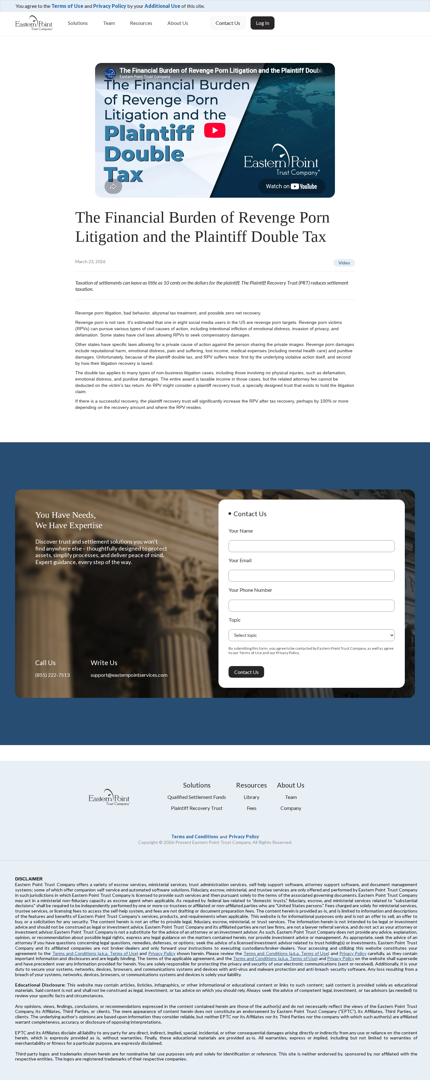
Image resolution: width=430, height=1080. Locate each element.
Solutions (78, 23)
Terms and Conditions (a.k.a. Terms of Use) (95, 953)
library (251, 797)
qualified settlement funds (196, 797)
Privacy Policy (109, 6)
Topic (235, 620)
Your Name (241, 531)
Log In (262, 23)
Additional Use (162, 6)
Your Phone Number (250, 590)
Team (109, 23)
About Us (177, 23)
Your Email (240, 560)
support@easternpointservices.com (129, 675)
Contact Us (228, 23)
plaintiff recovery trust (197, 808)
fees (252, 808)
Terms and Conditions (194, 836)
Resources (141, 23)
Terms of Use (67, 6)
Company (290, 808)
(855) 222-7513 (52, 675)
